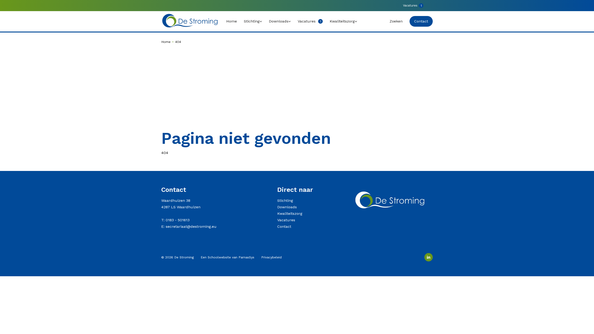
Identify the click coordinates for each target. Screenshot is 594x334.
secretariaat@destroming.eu (191, 226)
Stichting (285, 200)
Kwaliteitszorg (289, 213)
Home (166, 42)
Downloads (287, 207)
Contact (284, 226)
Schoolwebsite (219, 257)
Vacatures (286, 220)
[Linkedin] (428, 257)
